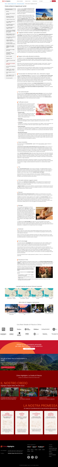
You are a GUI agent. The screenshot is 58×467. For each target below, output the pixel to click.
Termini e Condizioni (52, 454)
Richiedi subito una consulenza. (8, 367)
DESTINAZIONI (35, 1)
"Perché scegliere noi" (35, 27)
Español (40, 449)
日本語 (32, 451)
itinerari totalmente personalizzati (40, 29)
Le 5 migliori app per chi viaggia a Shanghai (10, 25)
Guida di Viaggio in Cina (12, 3)
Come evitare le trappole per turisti (10, 64)
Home (6, 3)
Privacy (50, 456)
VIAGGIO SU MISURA (20, 1)
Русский (28, 451)
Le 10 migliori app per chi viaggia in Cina (10, 22)
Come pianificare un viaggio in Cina (24, 274)
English (28, 449)
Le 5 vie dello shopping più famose (10, 67)
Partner (50, 451)
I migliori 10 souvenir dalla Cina (10, 61)
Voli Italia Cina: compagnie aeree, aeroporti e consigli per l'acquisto (10, 31)
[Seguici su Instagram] (36, 458)
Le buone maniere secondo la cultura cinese (10, 43)
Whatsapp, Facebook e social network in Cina (10, 17)
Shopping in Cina (9, 58)
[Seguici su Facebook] (28, 458)
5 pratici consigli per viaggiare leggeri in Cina (10, 40)
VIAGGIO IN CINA (27, 1)
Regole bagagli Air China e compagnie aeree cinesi (10, 34)
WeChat (7, 11)
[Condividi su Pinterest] (32, 458)
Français (36, 449)
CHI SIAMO (40, 1)
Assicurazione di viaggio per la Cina (10, 50)
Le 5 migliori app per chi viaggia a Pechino (10, 28)
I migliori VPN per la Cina (10, 19)
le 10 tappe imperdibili (25, 276)
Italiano (43, 449)
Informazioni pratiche (20, 3)
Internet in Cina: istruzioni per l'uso (10, 14)
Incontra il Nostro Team (53, 448)
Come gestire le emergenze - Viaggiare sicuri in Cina (10, 53)
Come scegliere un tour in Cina (10, 72)
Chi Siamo (50, 446)
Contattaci (53, 1)
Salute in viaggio (9, 56)
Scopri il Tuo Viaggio (29, 348)
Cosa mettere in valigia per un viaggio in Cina (10, 37)
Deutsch (32, 449)
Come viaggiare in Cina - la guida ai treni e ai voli (10, 75)
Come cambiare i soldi (42, 143)
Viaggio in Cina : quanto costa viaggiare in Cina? (10, 70)
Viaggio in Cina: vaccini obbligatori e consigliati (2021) (10, 46)
